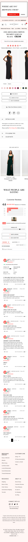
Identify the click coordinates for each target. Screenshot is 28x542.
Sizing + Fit (17, 456)
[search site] (5, 24)
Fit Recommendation (20, 459)
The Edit (4, 492)
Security (17, 532)
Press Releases (18, 487)
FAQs (16, 464)
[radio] (8, 45)
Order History (5, 487)
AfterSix (3, 460)
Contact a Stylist (19, 461)
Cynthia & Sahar (5, 465)
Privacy (22, 532)
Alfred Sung (4, 463)
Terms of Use (14, 534)
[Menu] (2, 24)
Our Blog (17, 494)
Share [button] (6, 284)
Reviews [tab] (5, 242)
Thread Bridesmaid (6, 473)
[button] (9, 65)
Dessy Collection (5, 457)
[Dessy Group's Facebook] (12, 504)
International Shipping (7, 489)
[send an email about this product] (18, 113)
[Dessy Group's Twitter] (15, 504)
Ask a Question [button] (15, 237)
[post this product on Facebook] (9, 113)
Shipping (4, 481)
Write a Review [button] (14, 234)
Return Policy (5, 484)
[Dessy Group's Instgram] (10, 504)
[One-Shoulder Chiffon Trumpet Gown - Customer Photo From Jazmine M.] (14, 219)
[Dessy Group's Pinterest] (18, 504)
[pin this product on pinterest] (14, 113)
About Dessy (18, 481)
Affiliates (12, 532)
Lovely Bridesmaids (6, 468)
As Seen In (17, 489)
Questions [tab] (15, 242)
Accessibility (7, 532)
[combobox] (15, 84)
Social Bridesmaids (6, 470)
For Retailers (18, 492)
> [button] (18, 440)
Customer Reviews (19, 484)
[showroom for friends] (22, 24)
